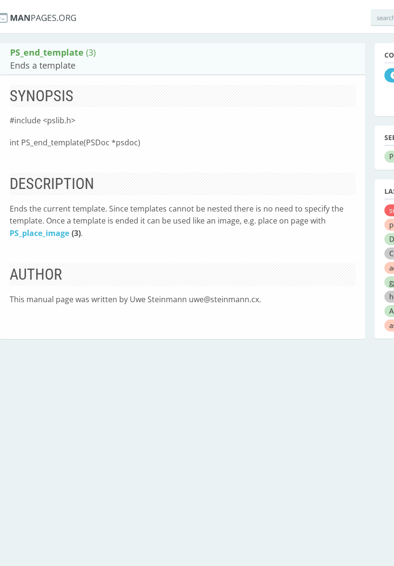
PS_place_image (39, 233)
